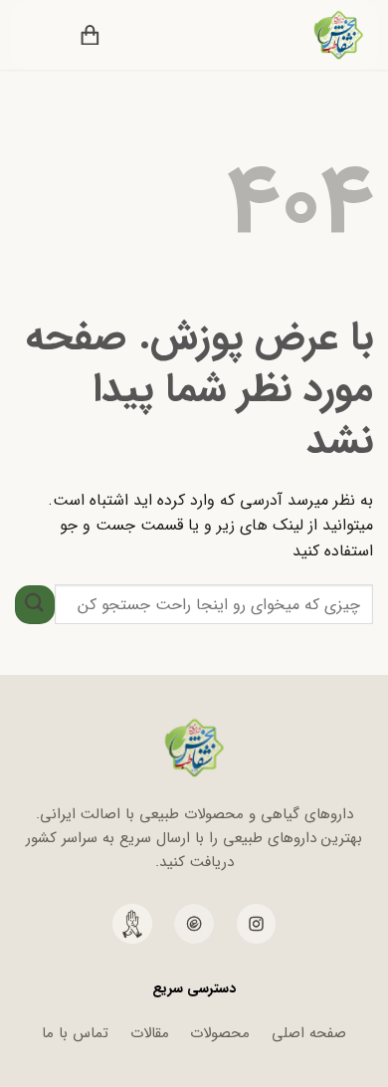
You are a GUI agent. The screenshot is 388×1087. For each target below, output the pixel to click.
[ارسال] (35, 604)
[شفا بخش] (326, 35)
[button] (131, 35)
